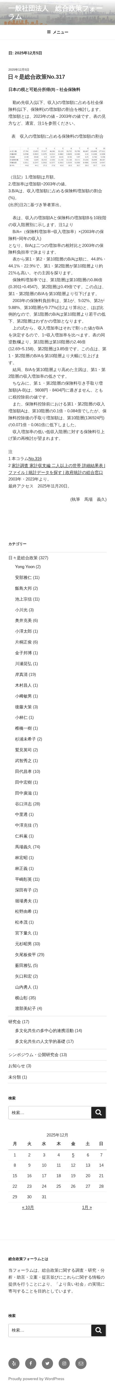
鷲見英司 (23, 749)
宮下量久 (23, 933)
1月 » (87, 1207)
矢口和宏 (23, 976)
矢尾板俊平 (25, 954)
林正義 (21, 868)
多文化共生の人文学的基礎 (40, 1041)
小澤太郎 (23, 631)
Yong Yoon (25, 566)
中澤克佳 (23, 825)
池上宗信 (23, 599)
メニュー (60, 32)
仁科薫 (21, 836)
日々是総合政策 (23, 557)
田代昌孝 (23, 771)
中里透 (21, 814)
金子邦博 (23, 652)
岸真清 (21, 674)
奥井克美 (23, 620)
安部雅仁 (23, 577)
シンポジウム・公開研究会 (33, 1054)
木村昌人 (23, 685)
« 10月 (28, 1207)
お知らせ (16, 1065)
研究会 (14, 1021)
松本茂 (21, 922)
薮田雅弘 (23, 965)
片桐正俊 (23, 642)
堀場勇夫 (23, 900)
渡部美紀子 (25, 1008)
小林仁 (21, 717)
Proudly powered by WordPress (36, 1378)
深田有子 (23, 890)
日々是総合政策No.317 (36, 77)
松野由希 (23, 911)
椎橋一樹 (23, 728)
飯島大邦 (23, 588)
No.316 (35, 458)
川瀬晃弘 (23, 663)
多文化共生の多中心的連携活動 (44, 1030)
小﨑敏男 (23, 696)
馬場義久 (23, 846)
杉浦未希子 (25, 739)
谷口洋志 (23, 803)
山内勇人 (23, 987)
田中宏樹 (23, 782)
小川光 (21, 609)
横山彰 (21, 997)
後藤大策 (23, 706)
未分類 (14, 1077)
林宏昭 (21, 857)
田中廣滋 (23, 793)
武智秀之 (23, 760)
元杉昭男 (23, 943)
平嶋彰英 (23, 879)
